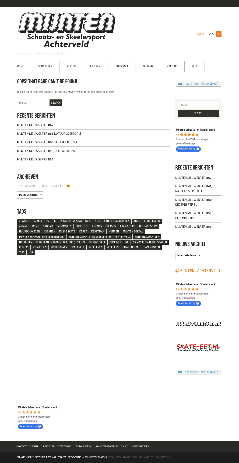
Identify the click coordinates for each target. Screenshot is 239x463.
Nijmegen (115, 242)
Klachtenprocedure (107, 446)
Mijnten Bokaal (133, 231)
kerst (83, 231)
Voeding (172, 66)
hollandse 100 (148, 226)
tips (21, 252)
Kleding (147, 66)
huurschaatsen (29, 231)
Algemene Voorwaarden (94, 457)
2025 (97, 221)
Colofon (62, 457)
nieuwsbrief (97, 242)
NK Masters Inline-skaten (150, 242)
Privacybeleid (74, 457)
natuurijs (25, 242)
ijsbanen (49, 231)
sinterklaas (59, 247)
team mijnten (151, 247)
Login (200, 33)
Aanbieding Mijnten (116, 221)
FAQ (125, 446)
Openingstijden (140, 446)
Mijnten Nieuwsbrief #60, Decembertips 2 (47, 142)
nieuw (81, 242)
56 (54, 221)
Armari (23, 226)
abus (136, 221)
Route (34, 446)
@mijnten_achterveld (197, 270)
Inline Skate (67, 231)
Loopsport (121, 66)
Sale (195, 66)
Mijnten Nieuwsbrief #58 (35, 159)
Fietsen (95, 66)
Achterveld (152, 221)
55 (47, 221)
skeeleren (96, 247)
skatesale (78, 247)
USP (31, 252)
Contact (22, 446)
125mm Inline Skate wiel (75, 221)
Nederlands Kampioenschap (54, 242)
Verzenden (65, 446)
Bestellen (49, 446)
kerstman (97, 231)
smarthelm (130, 247)
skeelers (113, 247)
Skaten (71, 66)
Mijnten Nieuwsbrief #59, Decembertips (46, 151)
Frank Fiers (127, 226)
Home (20, 66)
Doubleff (82, 226)
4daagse (24, 221)
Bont (35, 226)
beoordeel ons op (186, 148)
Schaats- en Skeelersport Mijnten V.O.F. (37, 457)
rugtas (24, 247)
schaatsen (40, 247)
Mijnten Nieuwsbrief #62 (35, 125)
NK (127, 242)
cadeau (48, 226)
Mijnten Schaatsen (147, 236)
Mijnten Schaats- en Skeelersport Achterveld (100, 236)
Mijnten (113, 231)
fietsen (111, 226)
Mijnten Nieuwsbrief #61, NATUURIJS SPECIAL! (49, 134)
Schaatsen (45, 66)
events (97, 226)
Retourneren (83, 446)
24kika (38, 221)
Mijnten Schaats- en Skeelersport (42, 236)
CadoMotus (64, 226)
